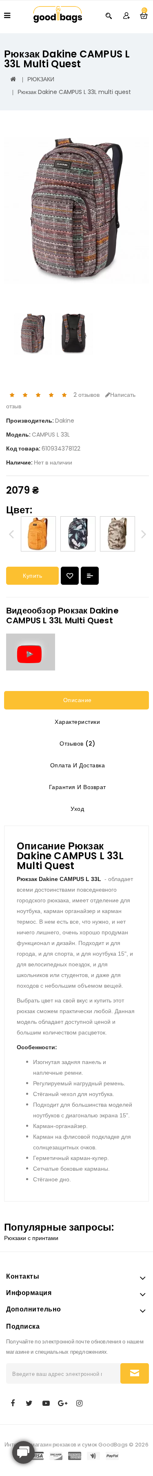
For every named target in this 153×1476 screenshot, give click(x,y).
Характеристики (76, 722)
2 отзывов (86, 395)
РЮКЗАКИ (40, 79)
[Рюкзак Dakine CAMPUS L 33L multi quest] (76, 211)
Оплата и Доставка (76, 765)
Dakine (64, 420)
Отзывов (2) (76, 743)
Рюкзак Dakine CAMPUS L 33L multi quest (74, 92)
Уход (76, 809)
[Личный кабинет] (126, 15)
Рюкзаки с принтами (31, 1238)
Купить (32, 576)
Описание (76, 700)
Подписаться (134, 1373)
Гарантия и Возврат (76, 787)
